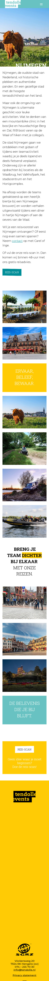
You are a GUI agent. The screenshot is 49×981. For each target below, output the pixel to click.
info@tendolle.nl (25, 969)
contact (17, 241)
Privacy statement (24, 975)
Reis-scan (12, 272)
